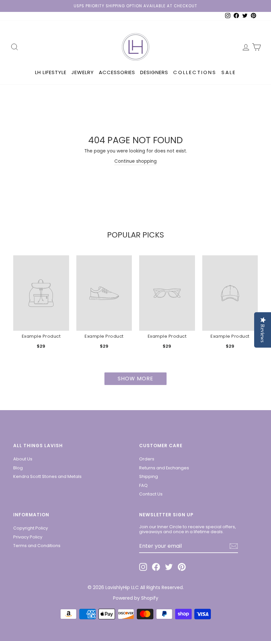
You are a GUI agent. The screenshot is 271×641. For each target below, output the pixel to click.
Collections (194, 72)
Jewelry (82, 72)
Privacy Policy (27, 537)
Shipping (148, 476)
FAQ (143, 485)
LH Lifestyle (50, 72)
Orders (146, 459)
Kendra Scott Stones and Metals (47, 476)
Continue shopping (135, 161)
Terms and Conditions (36, 545)
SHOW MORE (135, 378)
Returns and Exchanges (164, 468)
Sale (228, 72)
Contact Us (151, 494)
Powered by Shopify (135, 598)
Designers (154, 72)
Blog (18, 468)
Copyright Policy (30, 528)
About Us (22, 459)
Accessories (117, 72)
